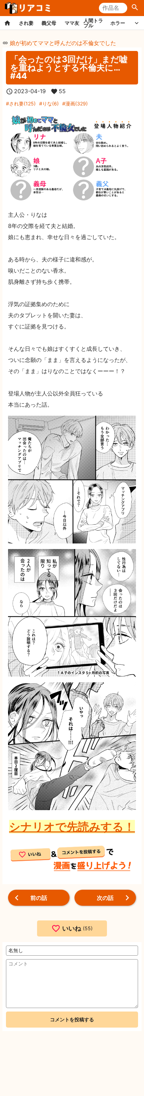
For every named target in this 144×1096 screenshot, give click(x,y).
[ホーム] (7, 23)
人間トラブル (93, 22)
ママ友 (72, 23)
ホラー (117, 23)
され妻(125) (22, 103)
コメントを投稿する (72, 1019)
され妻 (26, 23)
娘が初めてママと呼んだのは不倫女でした (63, 43)
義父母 (49, 23)
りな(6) (50, 103)
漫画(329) (76, 103)
